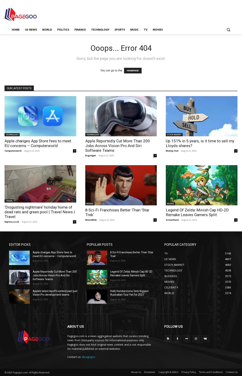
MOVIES (89, 203)
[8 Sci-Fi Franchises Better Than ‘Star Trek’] (121, 185)
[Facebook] (177, 338)
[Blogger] (168, 338)
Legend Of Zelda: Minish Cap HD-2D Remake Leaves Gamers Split (197, 212)
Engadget (90, 155)
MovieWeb (91, 219)
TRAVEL (9, 201)
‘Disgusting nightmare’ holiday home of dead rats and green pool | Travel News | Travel (40, 212)
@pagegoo (88, 357)
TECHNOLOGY (12, 134)
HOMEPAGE (133, 70)
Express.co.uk (12, 221)
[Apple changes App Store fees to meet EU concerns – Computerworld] (40, 116)
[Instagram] (196, 338)
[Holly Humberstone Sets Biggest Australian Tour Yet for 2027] (97, 296)
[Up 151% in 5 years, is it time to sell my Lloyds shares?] (201, 116)
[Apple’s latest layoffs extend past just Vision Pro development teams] (19, 296)
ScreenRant (172, 219)
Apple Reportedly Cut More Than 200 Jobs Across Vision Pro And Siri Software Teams (117, 146)
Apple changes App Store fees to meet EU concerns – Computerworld (38, 143)
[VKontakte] (205, 338)
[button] (228, 29)
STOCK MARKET (174, 134)
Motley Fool (172, 150)
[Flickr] (186, 338)
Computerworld (13, 150)
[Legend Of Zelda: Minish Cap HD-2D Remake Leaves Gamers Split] (201, 185)
